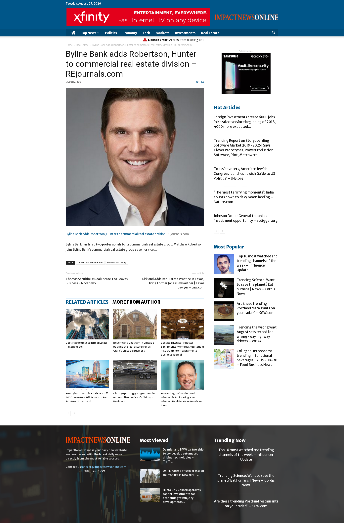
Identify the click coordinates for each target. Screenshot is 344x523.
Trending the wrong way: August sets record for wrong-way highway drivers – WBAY (257, 334)
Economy (129, 33)
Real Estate (210, 33)
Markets (162, 33)
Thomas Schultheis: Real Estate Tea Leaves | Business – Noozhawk (97, 281)
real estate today (116, 262)
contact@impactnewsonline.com (103, 467)
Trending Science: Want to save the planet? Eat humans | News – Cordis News (256, 287)
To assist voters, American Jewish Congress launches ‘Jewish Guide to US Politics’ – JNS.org (244, 174)
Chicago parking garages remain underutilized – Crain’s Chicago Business (134, 397)
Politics (111, 33)
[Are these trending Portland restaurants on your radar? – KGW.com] (224, 311)
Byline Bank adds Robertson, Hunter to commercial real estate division (115, 234)
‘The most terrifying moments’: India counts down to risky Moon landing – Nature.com (244, 197)
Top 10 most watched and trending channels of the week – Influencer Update (257, 263)
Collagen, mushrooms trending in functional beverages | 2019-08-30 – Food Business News (257, 358)
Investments (185, 33)
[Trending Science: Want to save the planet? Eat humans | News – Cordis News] (224, 288)
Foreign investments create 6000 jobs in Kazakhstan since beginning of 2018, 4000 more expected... (245, 122)
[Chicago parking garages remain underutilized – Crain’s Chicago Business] (135, 375)
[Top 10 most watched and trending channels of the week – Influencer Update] (224, 264)
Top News (88, 33)
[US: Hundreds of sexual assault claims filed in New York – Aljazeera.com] (150, 476)
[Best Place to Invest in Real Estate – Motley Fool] (87, 324)
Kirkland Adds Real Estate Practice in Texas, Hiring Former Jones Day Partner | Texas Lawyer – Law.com (173, 283)
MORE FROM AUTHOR (136, 302)
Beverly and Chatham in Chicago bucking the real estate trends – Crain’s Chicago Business (133, 346)
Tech (146, 33)
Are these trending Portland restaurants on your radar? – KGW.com (256, 308)
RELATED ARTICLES (87, 302)
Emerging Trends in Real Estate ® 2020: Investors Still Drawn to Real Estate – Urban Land (87, 397)
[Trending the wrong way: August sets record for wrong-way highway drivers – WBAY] (224, 335)
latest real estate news (90, 262)
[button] (273, 33)
